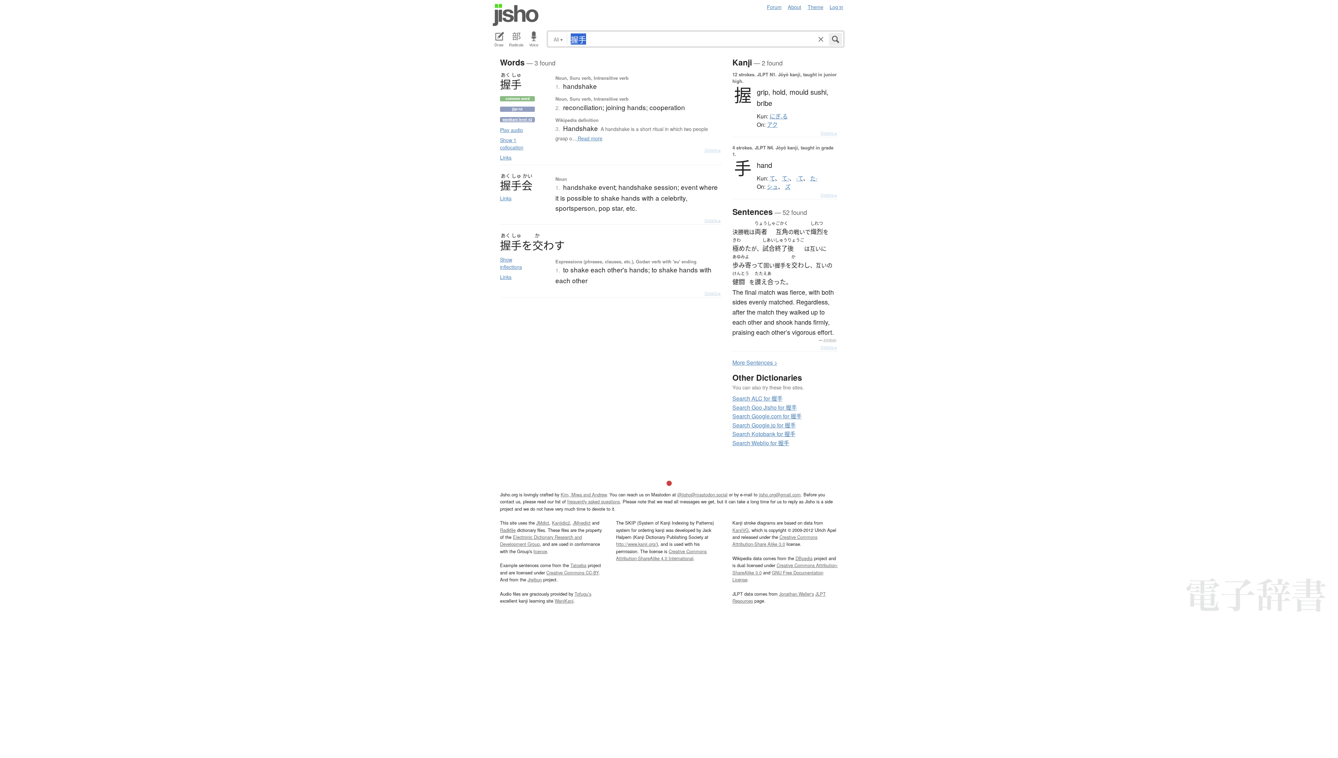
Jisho (516, 15)
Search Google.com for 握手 (767, 416)
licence (540, 551)
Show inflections (511, 263)
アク (772, 125)
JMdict (542, 522)
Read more (589, 138)
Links (506, 157)
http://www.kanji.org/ (636, 544)
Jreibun (829, 340)
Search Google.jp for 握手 (764, 425)
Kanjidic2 (561, 522)
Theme (815, 6)
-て (799, 178)
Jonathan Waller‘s (796, 593)
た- (813, 178)
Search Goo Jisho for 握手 (764, 407)
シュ (772, 187)
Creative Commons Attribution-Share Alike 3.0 (774, 540)
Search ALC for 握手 (757, 398)
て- (785, 178)
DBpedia (804, 558)
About (794, 6)
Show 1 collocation (511, 144)
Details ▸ (713, 150)
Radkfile (508, 530)
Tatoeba (578, 565)
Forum (774, 6)
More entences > (754, 362)
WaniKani (564, 600)
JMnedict (582, 522)
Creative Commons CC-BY (572, 572)
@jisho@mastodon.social (702, 494)
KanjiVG (740, 530)
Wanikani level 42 (517, 119)
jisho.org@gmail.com (780, 494)
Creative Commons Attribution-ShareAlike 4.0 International (661, 555)
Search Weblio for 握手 (760, 443)
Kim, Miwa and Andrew (584, 494)
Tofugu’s (583, 593)
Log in (836, 6)
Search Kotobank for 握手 (763, 434)
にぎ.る (779, 116)
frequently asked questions (593, 501)
